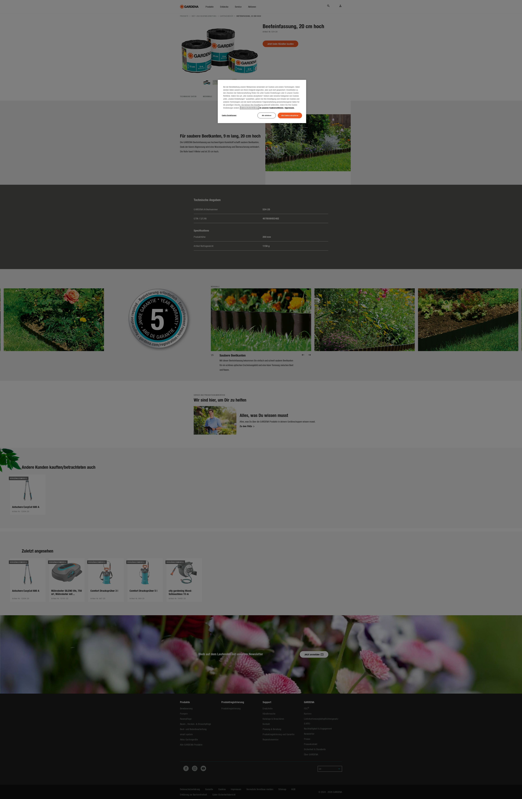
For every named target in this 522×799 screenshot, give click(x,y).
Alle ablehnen (266, 115)
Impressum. (289, 107)
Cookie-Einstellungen (229, 115)
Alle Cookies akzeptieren (289, 115)
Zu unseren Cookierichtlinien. (271, 107)
